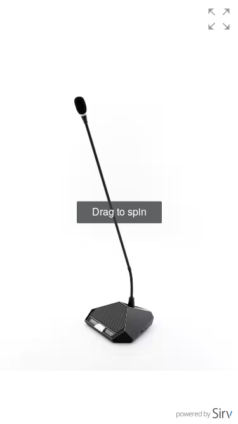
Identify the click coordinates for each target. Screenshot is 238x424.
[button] (219, 19)
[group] (119, 212)
